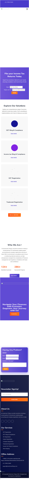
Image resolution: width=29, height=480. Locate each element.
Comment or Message (8, 361)
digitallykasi (18, 476)
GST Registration (14, 178)
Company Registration (8, 441)
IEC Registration (7, 437)
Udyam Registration (7, 439)
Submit (14, 92)
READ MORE (14, 133)
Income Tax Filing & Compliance (10, 446)
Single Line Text (8, 89)
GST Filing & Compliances (9, 434)
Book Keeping (6, 448)
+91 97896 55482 (9, 2)
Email (4, 358)
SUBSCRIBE (14, 399)
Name (8, 87)
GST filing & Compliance (14, 130)
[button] (0, 479)
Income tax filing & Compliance (14, 154)
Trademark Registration (14, 202)
